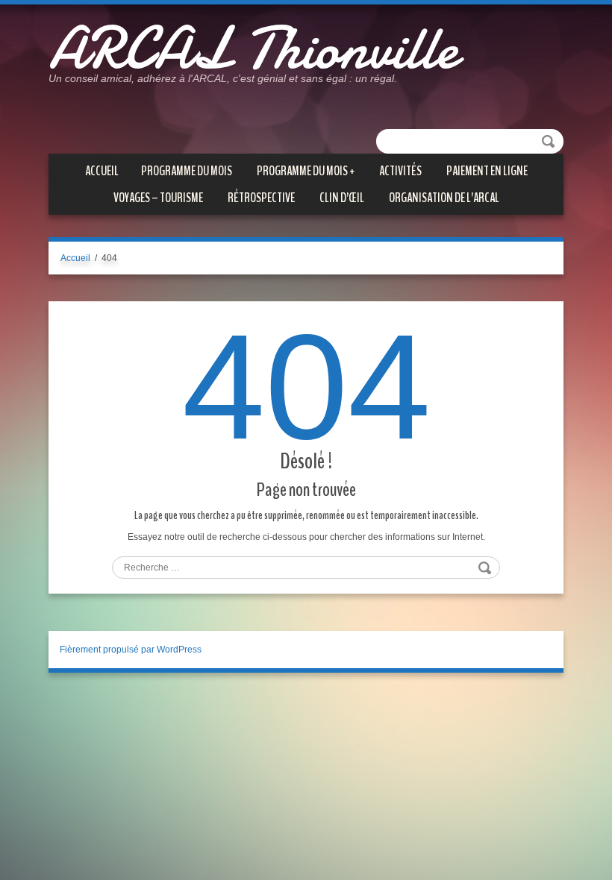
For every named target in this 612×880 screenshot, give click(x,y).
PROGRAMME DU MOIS (186, 171)
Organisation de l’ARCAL (444, 198)
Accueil (102, 171)
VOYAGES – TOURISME (158, 198)
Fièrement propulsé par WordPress (131, 649)
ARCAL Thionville (253, 48)
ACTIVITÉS (400, 171)
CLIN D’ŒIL (341, 198)
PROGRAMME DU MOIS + (306, 171)
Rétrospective (261, 198)
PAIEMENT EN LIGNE (487, 171)
